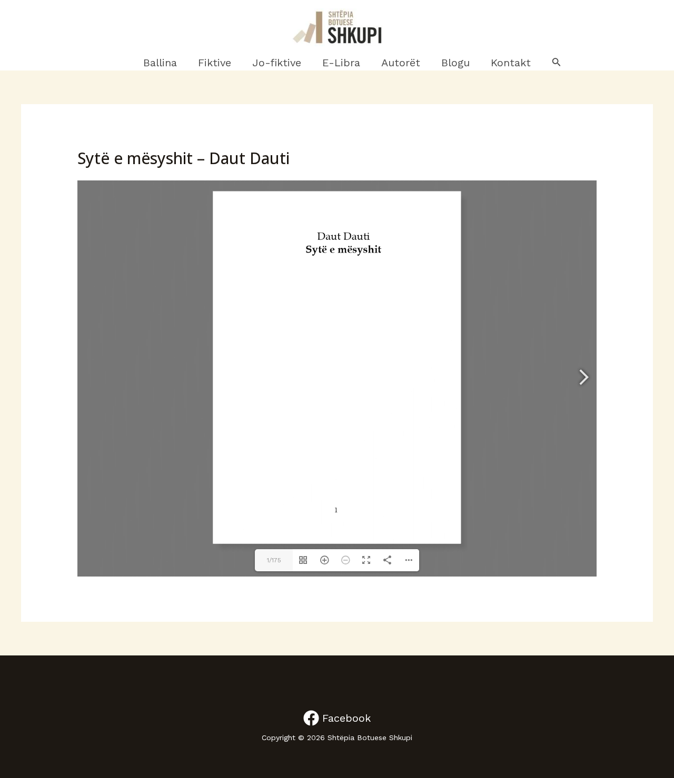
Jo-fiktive (276, 62)
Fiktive (214, 62)
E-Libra (341, 62)
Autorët (400, 62)
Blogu (455, 62)
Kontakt (511, 62)
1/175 (274, 560)
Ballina (160, 62)
